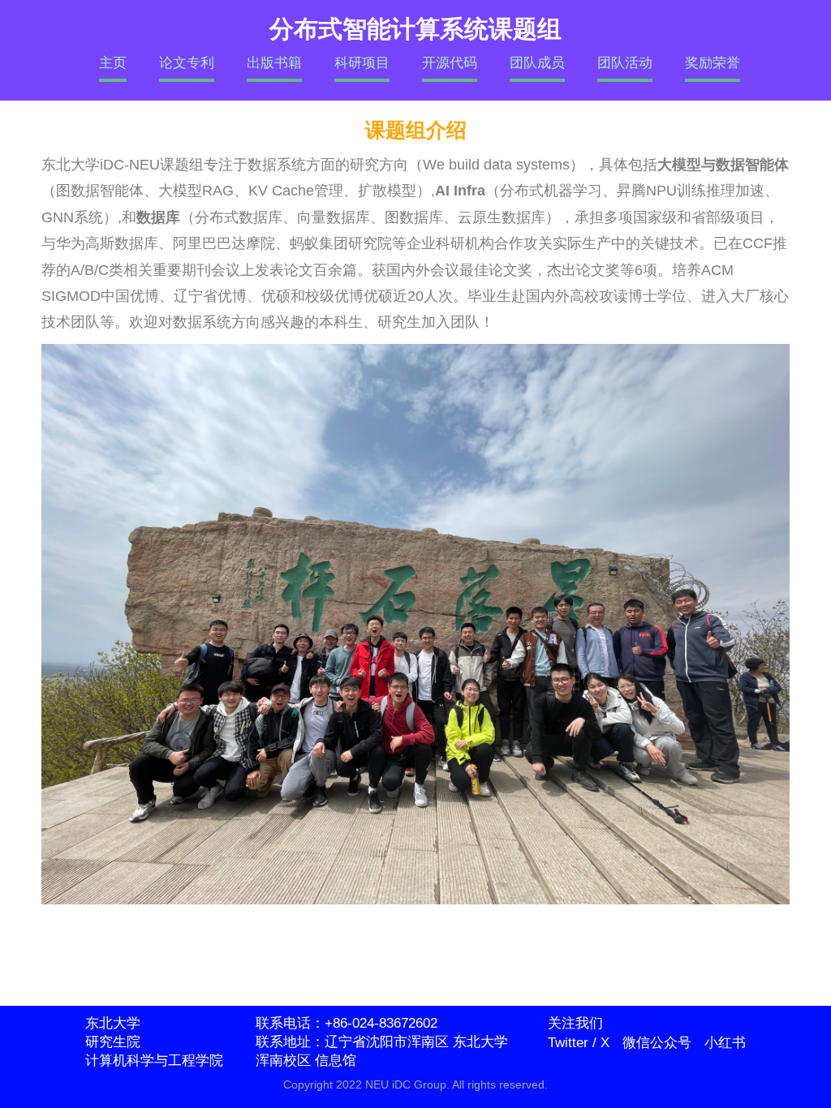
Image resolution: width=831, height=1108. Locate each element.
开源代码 (449, 63)
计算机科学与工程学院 (154, 1060)
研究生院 (112, 1042)
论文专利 (186, 63)
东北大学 (112, 1023)
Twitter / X (578, 1042)
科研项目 (362, 63)
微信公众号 (656, 1042)
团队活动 (624, 63)
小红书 (725, 1042)
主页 (113, 63)
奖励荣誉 (712, 63)
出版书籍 (274, 63)
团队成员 (537, 63)
